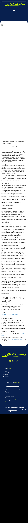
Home (6, 371)
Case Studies (7, 373)
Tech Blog (7, 376)
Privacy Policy (14, 411)
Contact (6, 374)
